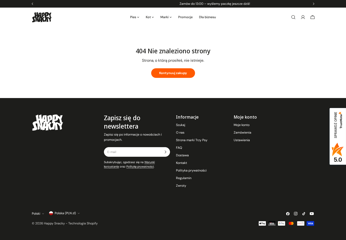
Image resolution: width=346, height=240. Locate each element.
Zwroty (181, 185)
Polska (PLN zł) (65, 213)
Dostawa (182, 155)
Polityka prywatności (191, 170)
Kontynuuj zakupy (173, 73)
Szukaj (180, 125)
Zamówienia (242, 132)
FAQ (179, 148)
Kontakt (181, 163)
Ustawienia (242, 140)
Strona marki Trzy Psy (191, 140)
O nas (180, 132)
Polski (36, 213)
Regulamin (183, 178)
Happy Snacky (54, 223)
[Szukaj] (293, 17)
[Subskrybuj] (165, 152)
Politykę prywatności (140, 166)
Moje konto (241, 125)
